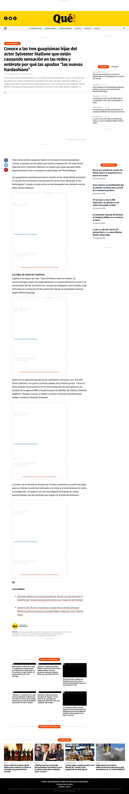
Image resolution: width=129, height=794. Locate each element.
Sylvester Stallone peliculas (46, 635)
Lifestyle (78, 28)
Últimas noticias (35, 28)
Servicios (87, 28)
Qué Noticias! (23, 626)
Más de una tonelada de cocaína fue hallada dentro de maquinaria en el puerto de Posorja (108, 172)
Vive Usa (30, 292)
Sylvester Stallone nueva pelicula (24, 635)
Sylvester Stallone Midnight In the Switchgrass (47, 634)
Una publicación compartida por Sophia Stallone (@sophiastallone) (39, 371)
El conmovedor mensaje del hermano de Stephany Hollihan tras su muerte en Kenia (108, 217)
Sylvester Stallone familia (62, 632)
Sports (97, 28)
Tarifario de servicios (64, 784)
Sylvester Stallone (26, 632)
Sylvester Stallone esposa (43, 632)
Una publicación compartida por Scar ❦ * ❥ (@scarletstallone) (39, 574)
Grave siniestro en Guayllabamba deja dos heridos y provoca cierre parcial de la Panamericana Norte (108, 187)
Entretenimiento (65, 28)
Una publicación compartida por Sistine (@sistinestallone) (39, 476)
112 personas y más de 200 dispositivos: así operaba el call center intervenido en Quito (106, 202)
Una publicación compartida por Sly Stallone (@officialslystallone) (39, 267)
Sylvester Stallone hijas (21, 634)
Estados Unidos (50, 28)
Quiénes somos (65, 787)
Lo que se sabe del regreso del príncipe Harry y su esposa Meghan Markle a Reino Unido (107, 232)
